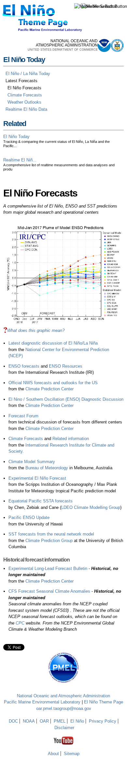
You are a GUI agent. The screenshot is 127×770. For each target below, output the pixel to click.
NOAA (29, 721)
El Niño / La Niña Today (28, 73)
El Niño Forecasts (24, 87)
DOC (13, 721)
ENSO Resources (65, 366)
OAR (44, 721)
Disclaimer (64, 727)
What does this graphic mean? (35, 330)
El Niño (77, 721)
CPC (20, 623)
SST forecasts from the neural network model (51, 534)
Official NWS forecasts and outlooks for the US (53, 382)
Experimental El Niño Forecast (37, 478)
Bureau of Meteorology (46, 467)
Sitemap (71, 753)
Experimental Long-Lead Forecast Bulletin (47, 568)
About (53, 753)
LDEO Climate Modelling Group (90, 507)
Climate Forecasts (24, 95)
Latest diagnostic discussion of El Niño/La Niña (53, 343)
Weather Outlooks (24, 102)
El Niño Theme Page (103, 702)
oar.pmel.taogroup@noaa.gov (63, 708)
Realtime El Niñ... (19, 160)
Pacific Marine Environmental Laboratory (42, 702)
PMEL (59, 721)
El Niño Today (24, 60)
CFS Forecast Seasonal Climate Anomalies (49, 591)
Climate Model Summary (31, 461)
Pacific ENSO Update (28, 517)
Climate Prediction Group (49, 540)
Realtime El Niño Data (26, 109)
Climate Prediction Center (49, 388)
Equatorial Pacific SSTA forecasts (40, 501)
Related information (70, 438)
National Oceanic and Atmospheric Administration (63, 695)
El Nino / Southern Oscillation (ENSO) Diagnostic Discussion (65, 399)
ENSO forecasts (23, 366)
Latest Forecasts (21, 80)
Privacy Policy (102, 721)
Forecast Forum (23, 415)
